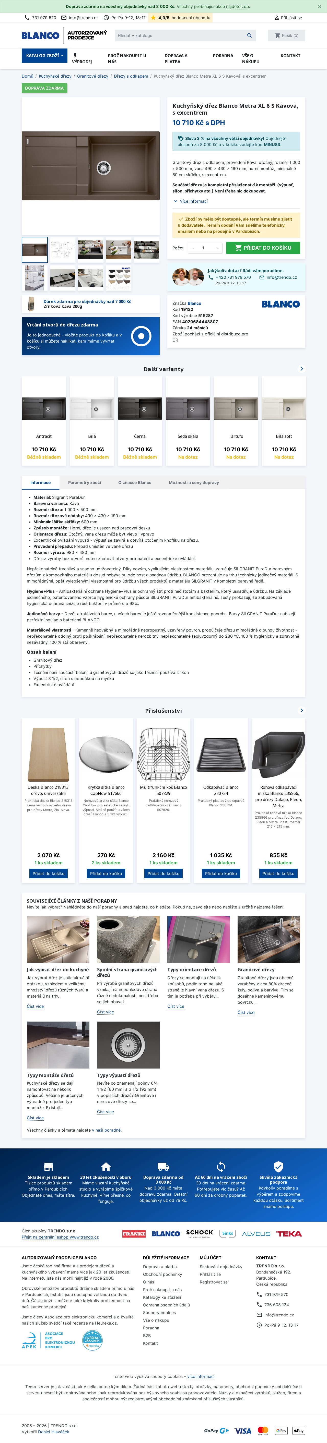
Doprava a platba (176, 59)
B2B (147, 1335)
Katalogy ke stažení (162, 1297)
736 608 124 (276, 1304)
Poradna (223, 55)
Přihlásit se (210, 1274)
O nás (148, 1281)
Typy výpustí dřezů (119, 1075)
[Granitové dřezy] (269, 939)
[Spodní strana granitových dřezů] (128, 939)
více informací (201, 1376)
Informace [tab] (40, 482)
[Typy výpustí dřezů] (128, 1045)
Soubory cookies (159, 1312)
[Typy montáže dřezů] (58, 1045)
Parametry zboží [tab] (84, 482)
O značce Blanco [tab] (134, 482)
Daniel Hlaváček (53, 1431)
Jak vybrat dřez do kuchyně (58, 969)
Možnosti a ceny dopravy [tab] (194, 482)
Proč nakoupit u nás (127, 59)
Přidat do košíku (263, 248)
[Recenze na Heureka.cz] (92, 1342)
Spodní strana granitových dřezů (127, 972)
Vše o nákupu (251, 59)
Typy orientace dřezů (191, 969)
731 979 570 (40, 18)
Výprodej (82, 59)
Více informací (194, 201)
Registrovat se (214, 1281)
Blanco (194, 303)
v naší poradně (106, 1130)
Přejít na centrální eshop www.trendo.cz (60, 1237)
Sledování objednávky (221, 1266)
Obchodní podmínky (162, 1274)
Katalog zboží (43, 55)
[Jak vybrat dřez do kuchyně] (58, 939)
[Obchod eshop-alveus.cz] (256, 1234)
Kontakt (291, 55)
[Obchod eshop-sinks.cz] (227, 1234)
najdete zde (237, 6)
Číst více (35, 1006)
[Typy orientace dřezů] (198, 939)
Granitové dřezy (256, 969)
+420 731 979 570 (233, 277)
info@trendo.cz (80, 18)
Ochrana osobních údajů (166, 1304)
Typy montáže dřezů (50, 1075)
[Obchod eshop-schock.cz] (199, 1234)
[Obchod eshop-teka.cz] (289, 1234)
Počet (178, 247)
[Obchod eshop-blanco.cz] (166, 1234)
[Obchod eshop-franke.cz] (134, 1234)
